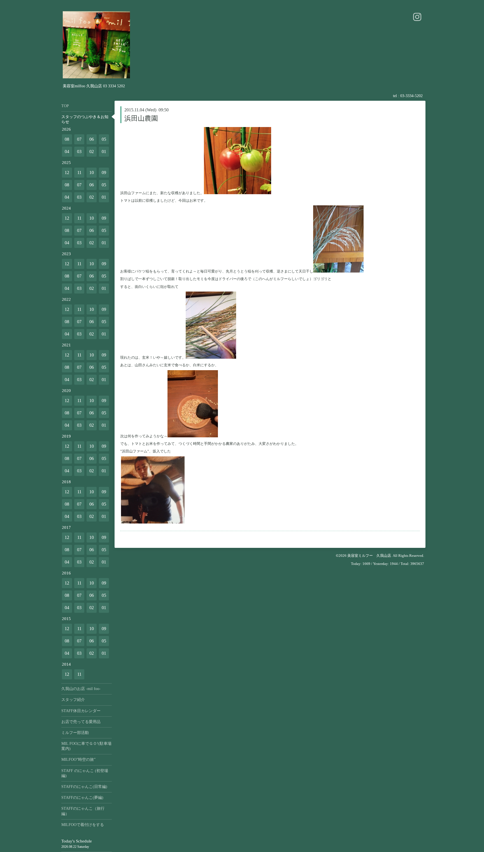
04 (67, 151)
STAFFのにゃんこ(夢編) (82, 797)
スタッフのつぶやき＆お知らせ (84, 119)
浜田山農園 (141, 118)
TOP (65, 106)
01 (104, 151)
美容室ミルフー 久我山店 (369, 555)
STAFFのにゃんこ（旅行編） (82, 811)
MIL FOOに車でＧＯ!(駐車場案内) (86, 746)
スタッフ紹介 (73, 700)
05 (104, 139)
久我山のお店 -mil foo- (81, 689)
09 (104, 172)
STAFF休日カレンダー (81, 711)
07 (79, 139)
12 (67, 172)
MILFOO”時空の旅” (78, 759)
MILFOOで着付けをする (82, 825)
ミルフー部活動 (75, 733)
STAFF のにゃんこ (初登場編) (84, 773)
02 (91, 151)
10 (91, 172)
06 (91, 139)
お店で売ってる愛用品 (81, 722)
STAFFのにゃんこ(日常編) (84, 787)
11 (79, 172)
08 (67, 139)
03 (79, 151)
